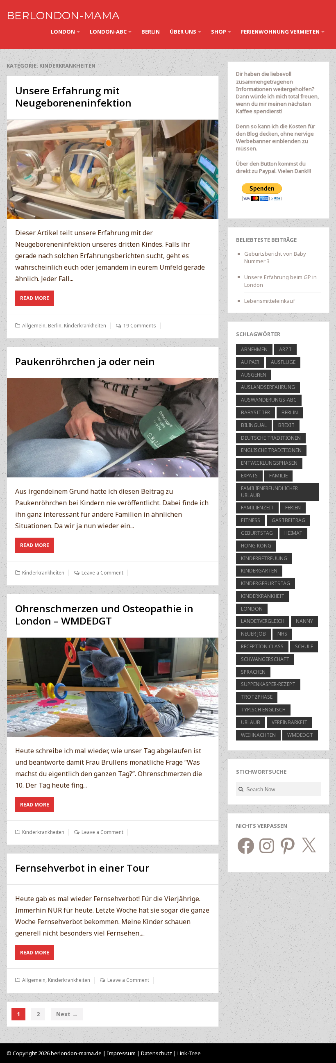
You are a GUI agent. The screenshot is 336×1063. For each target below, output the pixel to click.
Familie (278, 475)
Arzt (285, 349)
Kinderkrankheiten (85, 325)
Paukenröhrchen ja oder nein (85, 361)
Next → (67, 1014)
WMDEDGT (300, 734)
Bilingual (254, 425)
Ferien (293, 507)
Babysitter (255, 412)
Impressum (121, 1053)
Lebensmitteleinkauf (269, 300)
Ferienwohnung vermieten (280, 31)
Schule (304, 646)
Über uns (183, 31)
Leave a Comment (102, 572)
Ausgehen (253, 374)
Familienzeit (257, 507)
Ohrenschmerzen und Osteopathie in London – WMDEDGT (104, 614)
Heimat (293, 532)
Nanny (304, 621)
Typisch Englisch (263, 709)
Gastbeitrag (288, 520)
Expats (249, 475)
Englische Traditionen (271, 450)
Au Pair (250, 362)
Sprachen (253, 671)
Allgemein (33, 325)
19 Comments (139, 325)
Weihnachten (258, 734)
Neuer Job (253, 633)
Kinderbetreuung (264, 558)
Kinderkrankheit (262, 596)
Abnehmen (254, 349)
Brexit (286, 425)
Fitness (250, 520)
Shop (218, 31)
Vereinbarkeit (289, 722)
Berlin (150, 31)
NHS (282, 633)
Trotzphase (256, 696)
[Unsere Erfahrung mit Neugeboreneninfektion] (112, 169)
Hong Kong (256, 545)
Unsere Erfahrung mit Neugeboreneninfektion (73, 96)
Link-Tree (189, 1053)
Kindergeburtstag (265, 583)
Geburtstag (257, 532)
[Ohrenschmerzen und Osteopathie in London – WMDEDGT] (112, 687)
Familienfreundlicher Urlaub (269, 492)
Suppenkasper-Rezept (268, 684)
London (63, 31)
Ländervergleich (262, 621)
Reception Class (262, 646)
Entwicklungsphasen (269, 462)
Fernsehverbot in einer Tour (82, 867)
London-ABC (108, 31)
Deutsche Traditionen (271, 437)
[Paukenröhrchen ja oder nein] (112, 427)
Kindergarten (259, 570)
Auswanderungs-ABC (269, 399)
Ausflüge (283, 362)
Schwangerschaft (265, 659)
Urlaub (250, 722)
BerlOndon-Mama (63, 15)
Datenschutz (157, 1053)
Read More (37, 300)
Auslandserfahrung (268, 387)
